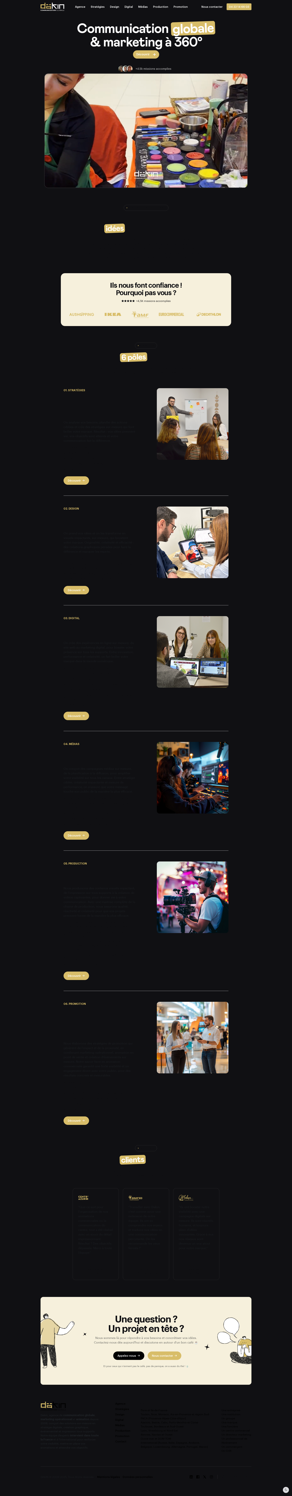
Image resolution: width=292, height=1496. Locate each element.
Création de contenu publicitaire (90, 813)
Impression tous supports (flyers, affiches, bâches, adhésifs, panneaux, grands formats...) (99, 924)
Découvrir (74, 480)
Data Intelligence (79, 704)
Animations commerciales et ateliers (92, 1098)
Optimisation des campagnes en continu (95, 824)
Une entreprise (231, 1410)
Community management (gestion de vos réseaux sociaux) (101, 697)
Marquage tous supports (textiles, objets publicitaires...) (95, 933)
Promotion (181, 6)
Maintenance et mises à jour (87, 689)
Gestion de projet (80, 469)
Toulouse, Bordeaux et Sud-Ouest (162, 1426)
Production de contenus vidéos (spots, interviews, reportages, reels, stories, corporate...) (94, 945)
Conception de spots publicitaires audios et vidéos (97, 956)
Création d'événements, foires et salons (95, 1092)
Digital (129, 6)
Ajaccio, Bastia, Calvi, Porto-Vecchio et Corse (169, 1422)
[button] (212, 6)
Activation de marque (82, 1109)
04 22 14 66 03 (239, 6)
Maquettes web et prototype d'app (91, 578)
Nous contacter (162, 1355)
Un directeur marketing (236, 1434)
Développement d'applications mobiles (94, 673)
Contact (120, 1441)
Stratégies (98, 6)
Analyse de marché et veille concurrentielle (97, 447)
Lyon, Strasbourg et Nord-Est (159, 1430)
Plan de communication (84, 458)
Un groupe (228, 1418)
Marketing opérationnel (84, 1082)
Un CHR (227, 1450)
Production (160, 6)
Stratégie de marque (81, 452)
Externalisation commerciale (87, 1103)
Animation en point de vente (87, 1087)
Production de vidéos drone (87, 964)
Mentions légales (108, 1476)
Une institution (231, 1414)
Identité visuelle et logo (84, 558)
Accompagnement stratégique (88, 463)
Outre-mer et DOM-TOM (156, 1438)
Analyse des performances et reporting (94, 818)
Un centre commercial (236, 1430)
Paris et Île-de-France (154, 1410)
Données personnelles (138, 1476)
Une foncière (230, 1426)
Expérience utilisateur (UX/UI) (87, 678)
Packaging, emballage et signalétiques (93, 573)
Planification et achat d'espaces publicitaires (98, 798)
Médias (143, 6)
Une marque (229, 1422)
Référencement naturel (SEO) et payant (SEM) (98, 684)
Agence (80, 6)
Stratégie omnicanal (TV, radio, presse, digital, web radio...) (98, 805)
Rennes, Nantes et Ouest (157, 1434)
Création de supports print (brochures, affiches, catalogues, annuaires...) (100, 565)
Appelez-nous (126, 1355)
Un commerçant (232, 1446)
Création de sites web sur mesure (90, 667)
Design (114, 6)
